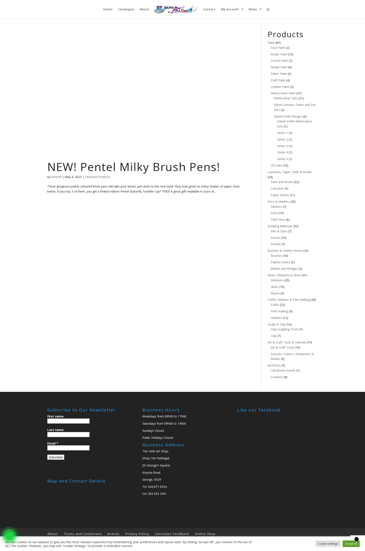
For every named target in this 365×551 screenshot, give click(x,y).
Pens (274, 213)
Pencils (275, 238)
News (253, 9)
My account (230, 9)
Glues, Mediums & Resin (284, 275)
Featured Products (97, 177)
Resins (275, 293)
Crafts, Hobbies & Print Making (289, 300)
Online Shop (205, 534)
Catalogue (126, 9)
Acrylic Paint (279, 54)
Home (108, 9)
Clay (273, 336)
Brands (114, 534)
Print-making (279, 311)
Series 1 (282, 133)
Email (52, 443)
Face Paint (278, 48)
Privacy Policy (137, 534)
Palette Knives (280, 262)
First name (55, 416)
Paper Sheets (280, 195)
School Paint (279, 61)
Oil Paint (276, 165)
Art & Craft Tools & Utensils (287, 342)
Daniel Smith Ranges (288, 116)
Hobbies (276, 318)
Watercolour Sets (286, 98)
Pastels (276, 244)
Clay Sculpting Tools (284, 329)
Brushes (276, 256)
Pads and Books (282, 182)
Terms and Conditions (83, 534)
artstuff (56, 177)
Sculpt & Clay (277, 324)
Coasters (277, 377)
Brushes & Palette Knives (285, 251)
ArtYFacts (274, 365)
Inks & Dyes (279, 231)
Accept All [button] (351, 544)
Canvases (277, 188)
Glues (274, 287)
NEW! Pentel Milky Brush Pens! (133, 166)
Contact (209, 9)
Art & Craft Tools (282, 347)
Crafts (275, 305)
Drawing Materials (280, 226)
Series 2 (282, 139)
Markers (276, 207)
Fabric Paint (279, 74)
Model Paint (279, 67)
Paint (271, 43)
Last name (55, 430)
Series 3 (282, 146)
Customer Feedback (172, 534)
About (144, 9)
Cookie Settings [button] (328, 544)
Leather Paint (280, 87)
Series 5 (282, 159)
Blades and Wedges (284, 269)
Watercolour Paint (283, 93)
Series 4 (282, 152)
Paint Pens (278, 219)
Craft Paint (278, 80)
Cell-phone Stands (283, 370)
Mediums (277, 280)
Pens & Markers (279, 202)
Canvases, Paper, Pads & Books (290, 172)
